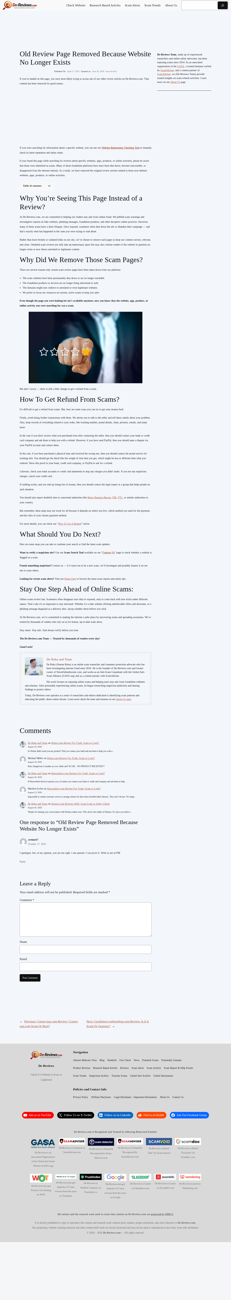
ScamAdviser (167, 70)
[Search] (223, 5)
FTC (120, 497)
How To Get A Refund (69, 523)
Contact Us (109, 552)
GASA (180, 66)
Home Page (70, 578)
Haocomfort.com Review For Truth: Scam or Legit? (78, 773)
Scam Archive (111, 71)
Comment (27, 900)
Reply (23, 861)
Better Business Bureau (99, 497)
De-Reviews (46, 1066)
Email (23, 959)
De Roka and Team (37, 743)
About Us (175, 82)
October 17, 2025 (37, 844)
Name (23, 942)
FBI (114, 497)
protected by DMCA (162, 1214)
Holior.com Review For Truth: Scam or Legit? (75, 743)
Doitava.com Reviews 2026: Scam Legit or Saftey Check (80, 804)
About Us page (123, 699)
